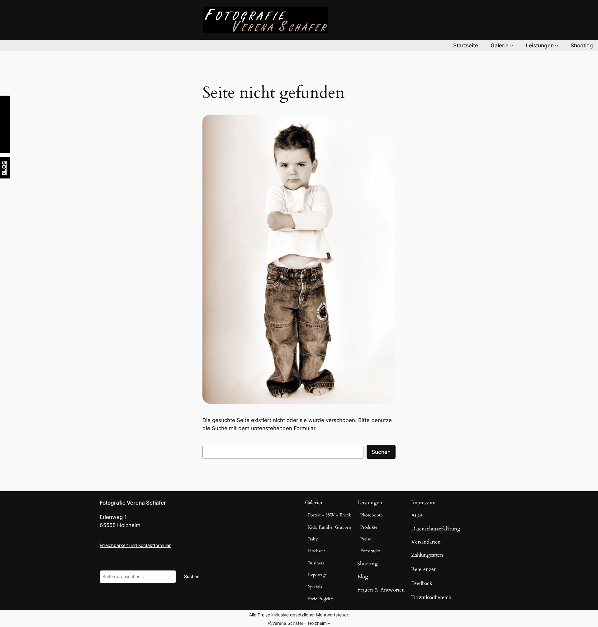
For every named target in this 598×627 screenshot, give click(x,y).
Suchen (381, 452)
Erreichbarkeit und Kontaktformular (135, 545)
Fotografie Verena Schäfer (133, 503)
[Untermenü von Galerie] (511, 45)
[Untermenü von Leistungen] (556, 45)
